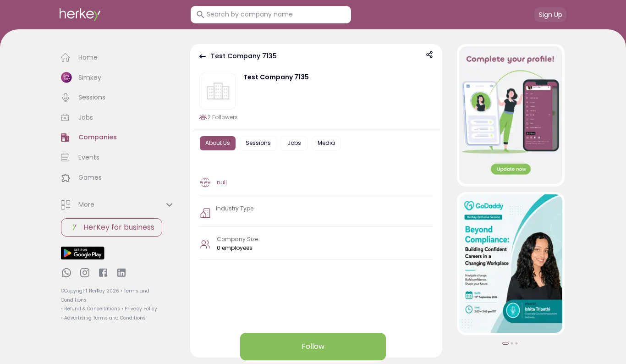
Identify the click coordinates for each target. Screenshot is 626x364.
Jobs (294, 143)
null (222, 182)
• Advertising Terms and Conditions (103, 317)
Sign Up (550, 14)
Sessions (258, 143)
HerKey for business (118, 227)
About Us (217, 143)
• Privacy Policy (139, 308)
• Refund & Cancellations (90, 308)
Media (326, 143)
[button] (118, 58)
